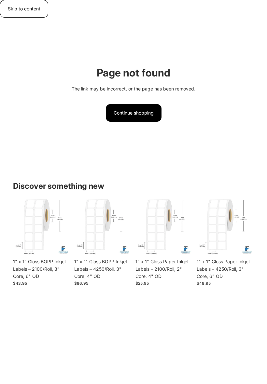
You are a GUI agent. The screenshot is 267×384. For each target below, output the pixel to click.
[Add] (60, 245)
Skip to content (24, 8)
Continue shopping (134, 113)
